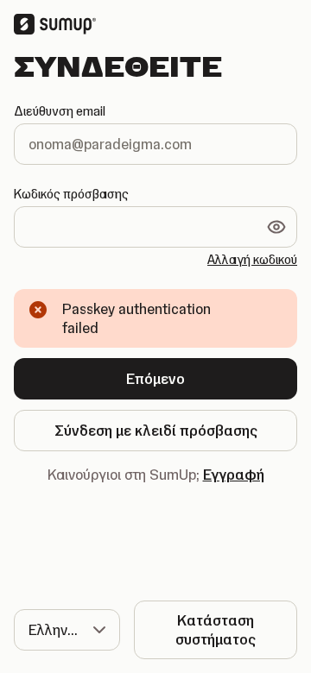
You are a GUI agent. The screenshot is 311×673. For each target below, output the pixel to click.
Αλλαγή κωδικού (252, 259)
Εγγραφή (233, 474)
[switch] (276, 227)
